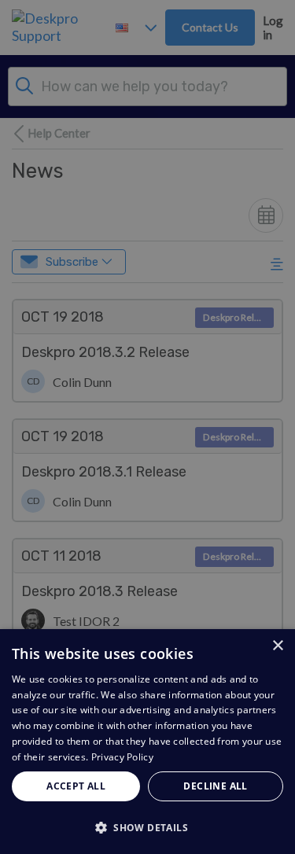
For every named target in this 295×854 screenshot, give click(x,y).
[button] (147, 827)
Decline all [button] (215, 786)
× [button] (277, 646)
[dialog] (147, 741)
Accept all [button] (75, 786)
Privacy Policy (122, 757)
